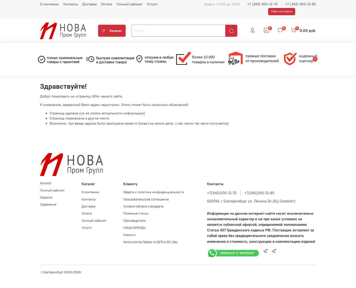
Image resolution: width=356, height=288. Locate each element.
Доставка (89, 4)
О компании (49, 4)
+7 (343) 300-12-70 (262, 4)
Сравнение (48, 204)
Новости (129, 235)
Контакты (70, 4)
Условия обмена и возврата (143, 206)
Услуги (152, 4)
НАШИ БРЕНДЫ (134, 227)
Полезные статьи (135, 213)
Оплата (106, 4)
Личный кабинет (129, 4)
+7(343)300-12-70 (222, 193)
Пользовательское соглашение (146, 199)
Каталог (116, 31)
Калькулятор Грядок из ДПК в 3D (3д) (150, 242)
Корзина (46, 197)
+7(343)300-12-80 (259, 193)
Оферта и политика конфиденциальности (153, 192)
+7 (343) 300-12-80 (300, 4)
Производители (134, 220)
